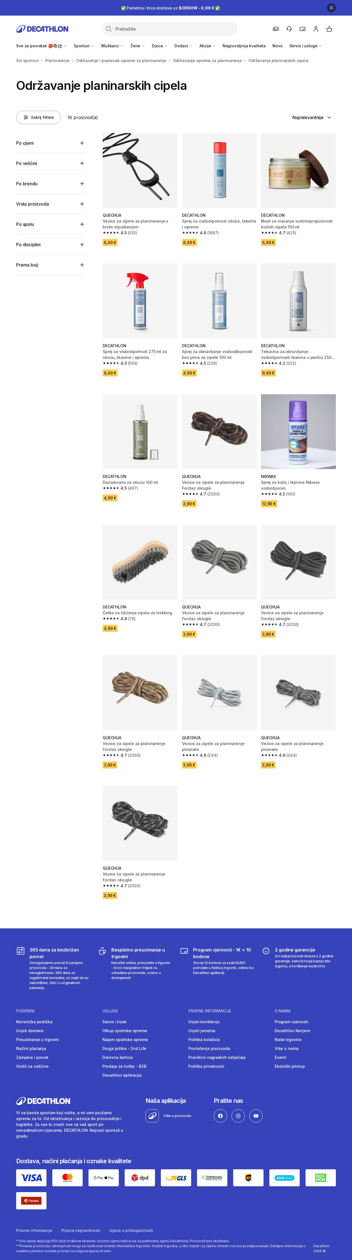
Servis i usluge (304, 45)
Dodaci (181, 45)
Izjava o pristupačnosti (131, 1230)
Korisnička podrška (34, 1021)
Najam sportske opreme (125, 1039)
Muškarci (110, 45)
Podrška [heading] (25, 1011)
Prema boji (27, 265)
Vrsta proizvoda (32, 204)
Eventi (280, 1057)
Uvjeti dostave (30, 1030)
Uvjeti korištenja (204, 1021)
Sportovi (82, 45)
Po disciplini (28, 244)
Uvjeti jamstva (201, 1030)
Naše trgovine (288, 1039)
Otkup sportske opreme (124, 1030)
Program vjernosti (291, 1021)
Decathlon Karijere (292, 1030)
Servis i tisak (114, 1021)
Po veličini (26, 163)
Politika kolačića (204, 1039)
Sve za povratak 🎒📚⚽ (39, 45)
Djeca (158, 45)
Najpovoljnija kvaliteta (244, 45)
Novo (277, 45)
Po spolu (25, 224)
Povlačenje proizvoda (209, 1048)
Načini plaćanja (31, 1048)
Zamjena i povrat (32, 1057)
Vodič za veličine (32, 1066)
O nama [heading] (283, 1011)
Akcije (206, 45)
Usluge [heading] (110, 1011)
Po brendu (27, 183)
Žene (136, 45)
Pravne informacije (34, 1230)
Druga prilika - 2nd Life (124, 1048)
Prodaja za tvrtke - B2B (124, 1066)
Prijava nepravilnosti (80, 1230)
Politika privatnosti (206, 1066)
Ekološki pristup (290, 1066)
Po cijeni (25, 143)
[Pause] (331, 7)
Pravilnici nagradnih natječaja (217, 1057)
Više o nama (286, 1048)
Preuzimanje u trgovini (37, 1039)
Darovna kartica (117, 1057)
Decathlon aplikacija (122, 1075)
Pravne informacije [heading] (209, 1011)
